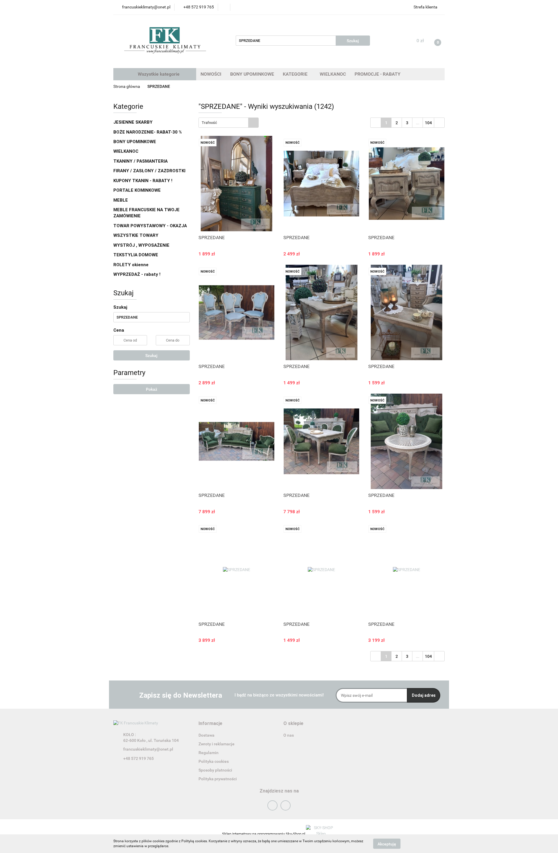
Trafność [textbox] (209, 122)
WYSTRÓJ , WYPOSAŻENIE (142, 245)
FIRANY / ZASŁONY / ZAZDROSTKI (149, 170)
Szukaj (151, 355)
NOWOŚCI (211, 74)
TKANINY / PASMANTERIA (141, 161)
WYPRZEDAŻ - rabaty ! (136, 274)
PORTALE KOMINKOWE (137, 190)
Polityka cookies (213, 761)
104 (428, 122)
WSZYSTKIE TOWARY (135, 235)
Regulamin (208, 752)
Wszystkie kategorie (158, 74)
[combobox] (228, 123)
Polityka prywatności (217, 778)
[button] (210, 723)
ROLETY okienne (131, 264)
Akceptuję (387, 843)
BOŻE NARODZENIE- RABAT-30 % (147, 132)
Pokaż (151, 389)
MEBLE (121, 200)
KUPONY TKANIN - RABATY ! (142, 180)
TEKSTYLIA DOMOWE (136, 254)
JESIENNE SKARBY (133, 122)
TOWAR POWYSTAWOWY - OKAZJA (150, 225)
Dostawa (206, 735)
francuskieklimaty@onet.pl (148, 749)
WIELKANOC (333, 74)
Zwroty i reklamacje (216, 744)
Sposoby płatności (215, 770)
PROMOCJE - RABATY (377, 74)
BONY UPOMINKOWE (252, 74)
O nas (288, 735)
